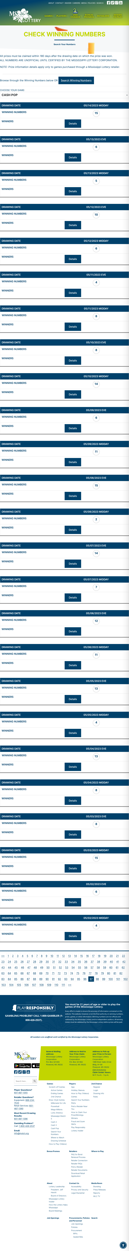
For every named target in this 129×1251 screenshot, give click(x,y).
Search (94, 1218)
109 (49, 984)
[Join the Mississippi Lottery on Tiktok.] (20, 1072)
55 (79, 967)
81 (115, 973)
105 (19, 984)
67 (28, 973)
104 (11, 984)
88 (34, 979)
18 (99, 955)
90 (47, 979)
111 (63, 984)
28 (34, 961)
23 (3, 961)
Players (61, 16)
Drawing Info (98, 1093)
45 (16, 967)
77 (90, 973)
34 (72, 961)
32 (59, 961)
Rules (95, 1097)
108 (41, 984)
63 (3, 973)
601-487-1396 (21, 1118)
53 (66, 967)
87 (28, 979)
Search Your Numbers (64, 44)
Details (73, 123)
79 (102, 973)
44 (9, 967)
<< (3, 955)
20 (111, 955)
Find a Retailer (77, 1167)
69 (40, 973)
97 (91, 979)
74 (71, 973)
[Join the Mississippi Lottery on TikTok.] (113, 2)
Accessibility (76, 1186)
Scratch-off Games (57, 1087)
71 (53, 973)
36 (85, 961)
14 (75, 955)
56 (85, 967)
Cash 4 (54, 1122)
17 (93, 955)
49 (41, 967)
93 (65, 979)
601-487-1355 (21, 1092)
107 (34, 984)
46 (22, 967)
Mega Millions (56, 1109)
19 (105, 955)
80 (108, 973)
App (73, 1087)
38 (98, 961)
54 (73, 967)
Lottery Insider (77, 1131)
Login (95, 1090)
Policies (74, 1227)
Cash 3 (54, 1125)
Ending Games (57, 1093)
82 (120, 973)
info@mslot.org (21, 1133)
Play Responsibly (78, 1127)
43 (3, 967)
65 (15, 973)
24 (9, 961)
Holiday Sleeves (78, 1090)
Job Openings (53, 1218)
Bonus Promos (89, 16)
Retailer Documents (79, 1170)
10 (52, 955)
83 (3, 979)
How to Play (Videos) (58, 1144)
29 (40, 961)
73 (65, 973)
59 (104, 967)
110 (56, 984)
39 (104, 961)
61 (117, 967)
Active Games (56, 1090)
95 (78, 979)
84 (9, 979)
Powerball (55, 1106)
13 (69, 955)
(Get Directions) (99, 1070)
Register (96, 1087)
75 (77, 973)
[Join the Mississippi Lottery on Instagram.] (117, 2)
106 (26, 984)
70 (47, 973)
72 (59, 973)
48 (35, 967)
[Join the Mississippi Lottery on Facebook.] (108, 2)
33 (66, 961)
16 (87, 955)
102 (125, 979)
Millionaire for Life (58, 1103)
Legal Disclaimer (78, 1193)
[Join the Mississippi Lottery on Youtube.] (121, 2)
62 (123, 967)
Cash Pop (55, 1128)
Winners (74, 1118)
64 (9, 973)
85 (15, 979)
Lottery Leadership (57, 1186)
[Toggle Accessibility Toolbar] (123, 1245)
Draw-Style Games (57, 1100)
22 (123, 955)
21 (117, 955)
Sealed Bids (78, 1237)
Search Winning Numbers (76, 80)
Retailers (103, 16)
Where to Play (118, 16)
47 (28, 967)
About (49, 1183)
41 (117, 961)
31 (53, 961)
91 (53, 979)
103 (3, 984)
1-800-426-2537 (27, 1126)
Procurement (76, 1230)
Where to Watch (57, 1137)
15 (81, 955)
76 (84, 973)
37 (92, 961)
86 (22, 979)
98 (97, 979)
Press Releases (99, 1190)
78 (96, 973)
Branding (97, 1186)
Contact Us (74, 1183)
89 (40, 979)
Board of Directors (58, 1196)
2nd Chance (75, 16)
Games (48, 16)
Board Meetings (55, 1211)
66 (22, 973)
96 (84, 979)
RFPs (75, 1233)
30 (47, 961)
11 (58, 955)
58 (98, 967)
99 (103, 979)
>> (69, 984)
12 (63, 955)
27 (28, 961)
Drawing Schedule (58, 1141)
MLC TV (96, 1196)
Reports (96, 1193)
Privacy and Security (79, 1190)
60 (110, 967)
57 (92, 967)
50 (48, 967)
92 (59, 979)
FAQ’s (73, 1103)
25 (15, 961)
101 (118, 979)
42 (123, 961)
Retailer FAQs (76, 1164)
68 (34, 973)
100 (110, 979)
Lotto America (57, 1113)
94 (72, 979)
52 (60, 967)
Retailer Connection (79, 1160)
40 (111, 961)
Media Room (96, 1183)
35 (79, 961)
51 (54, 967)
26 (22, 961)
